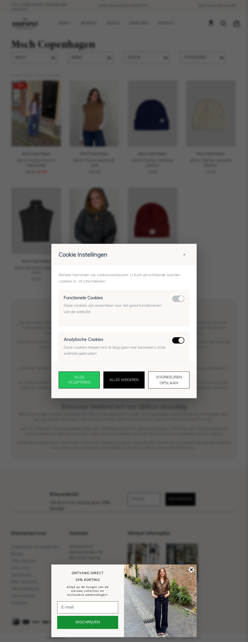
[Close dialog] (191, 569)
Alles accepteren (79, 380)
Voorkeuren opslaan (169, 380)
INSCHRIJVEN (88, 622)
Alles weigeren (124, 380)
